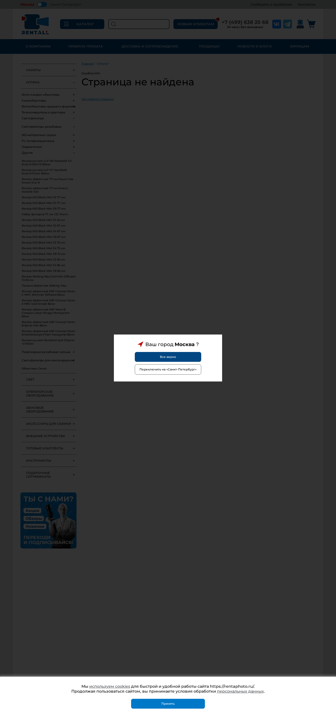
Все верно (168, 357)
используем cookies (109, 686)
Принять (168, 703)
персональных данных (240, 691)
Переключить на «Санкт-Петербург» (168, 369)
